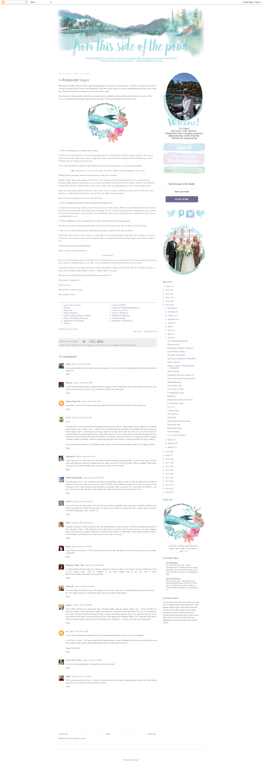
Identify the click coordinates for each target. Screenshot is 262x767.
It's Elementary (172, 563)
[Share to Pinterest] (101, 341)
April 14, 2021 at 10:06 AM (93, 477)
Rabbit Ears (171, 396)
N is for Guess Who (174, 385)
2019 (168, 455)
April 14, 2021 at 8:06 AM (81, 364)
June (169, 330)
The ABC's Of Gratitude (176, 355)
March (170, 439)
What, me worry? (173, 344)
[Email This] (90, 341)
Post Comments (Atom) (77, 738)
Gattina (67, 323)
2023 (168, 297)
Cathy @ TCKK (119, 305)
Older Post (152, 734)
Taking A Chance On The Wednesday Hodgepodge (180, 366)
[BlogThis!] (93, 341)
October (171, 315)
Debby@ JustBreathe (121, 315)
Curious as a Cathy (120, 310)
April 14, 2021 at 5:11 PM (78, 631)
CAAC (68, 417)
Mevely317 (70, 586)
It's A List (171, 406)
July (169, 326)
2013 (168, 477)
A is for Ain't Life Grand (176, 435)
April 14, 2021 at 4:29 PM (82, 605)
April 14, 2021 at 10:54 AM (82, 522)
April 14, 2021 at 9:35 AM (85, 456)
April (170, 337)
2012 (168, 481)
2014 (168, 473)
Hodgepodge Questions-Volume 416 (180, 375)
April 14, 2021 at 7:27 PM (92, 660)
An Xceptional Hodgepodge (177, 341)
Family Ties (171, 417)
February (171, 443)
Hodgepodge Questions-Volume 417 (180, 348)
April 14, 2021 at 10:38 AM (82, 501)
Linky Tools (137, 331)
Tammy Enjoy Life (73, 401)
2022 (168, 301)
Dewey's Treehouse (120, 312)
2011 (168, 485)
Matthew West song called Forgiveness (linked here (122, 213)
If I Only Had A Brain (175, 403)
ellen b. (68, 522)
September (172, 319)
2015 (168, 470)
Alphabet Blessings (174, 382)
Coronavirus (83, 345)
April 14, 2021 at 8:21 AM (90, 401)
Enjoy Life (68, 310)
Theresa (69, 382)
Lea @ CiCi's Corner (72, 305)
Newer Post (63, 734)
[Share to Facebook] (99, 341)
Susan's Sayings (118, 318)
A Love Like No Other (175, 389)
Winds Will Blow (173, 431)
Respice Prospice (71, 312)
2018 (168, 459)
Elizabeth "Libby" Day (75, 565)
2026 (168, 286)
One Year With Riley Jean (175, 565)
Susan (68, 546)
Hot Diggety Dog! (174, 424)
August (170, 323)
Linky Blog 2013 (150, 331)
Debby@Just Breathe (74, 477)
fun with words (101, 345)
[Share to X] (96, 341)
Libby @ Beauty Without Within (77, 315)
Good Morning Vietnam (176, 351)
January (171, 447)
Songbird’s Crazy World (73, 320)
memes (109, 345)
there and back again (173, 581)
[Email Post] (84, 341)
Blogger (135, 760)
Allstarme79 (70, 456)
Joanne (69, 605)
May (169, 334)
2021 (168, 304)
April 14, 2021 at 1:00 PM (94, 565)
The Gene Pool (172, 414)
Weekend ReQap (173, 371)
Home (108, 734)
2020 (168, 451)
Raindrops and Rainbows (122, 320)
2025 (168, 290)
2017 (168, 462)
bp (67, 631)
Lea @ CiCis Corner (74, 660)
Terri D (68, 501)
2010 (168, 488)
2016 (168, 466)
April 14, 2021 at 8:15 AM (82, 382)
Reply (68, 374)
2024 (168, 293)
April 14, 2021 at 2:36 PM (84, 586)
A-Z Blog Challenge (137, 85)
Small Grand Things (174, 428)
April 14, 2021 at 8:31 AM (81, 417)
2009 (168, 492)
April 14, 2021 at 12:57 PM (81, 546)
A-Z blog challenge (71, 345)
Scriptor (67, 307)
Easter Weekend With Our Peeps (179, 421)
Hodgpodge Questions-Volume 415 (180, 399)
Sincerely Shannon (173, 578)
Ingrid (68, 676)
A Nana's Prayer (173, 410)
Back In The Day (173, 362)
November (172, 311)
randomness (116, 345)
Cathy (68, 364)
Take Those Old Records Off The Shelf (181, 358)
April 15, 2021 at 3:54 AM (81, 676)
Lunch (140, 444)
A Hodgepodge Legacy (175, 392)
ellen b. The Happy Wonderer (76, 318)
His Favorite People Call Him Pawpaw (181, 378)
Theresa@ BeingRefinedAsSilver (125, 307)
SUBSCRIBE (182, 199)
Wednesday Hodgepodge (128, 345)
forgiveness (91, 345)
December (171, 308)
